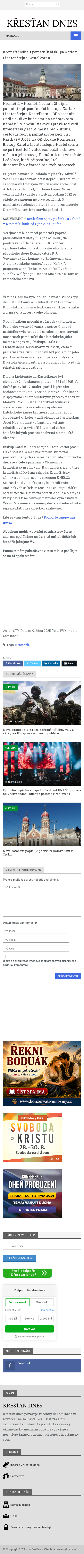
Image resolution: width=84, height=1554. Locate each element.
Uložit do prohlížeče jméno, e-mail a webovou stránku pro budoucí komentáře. (39, 963)
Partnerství (17, 1476)
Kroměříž (22, 645)
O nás (10, 1393)
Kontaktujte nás (20, 1504)
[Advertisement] (42, 595)
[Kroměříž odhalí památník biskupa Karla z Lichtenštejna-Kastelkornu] (42, 82)
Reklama (12, 1452)
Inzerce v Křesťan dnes (25, 1464)
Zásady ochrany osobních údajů (31, 1527)
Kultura (10, 687)
